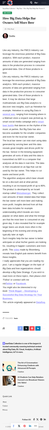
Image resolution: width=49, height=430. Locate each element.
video (16, 249)
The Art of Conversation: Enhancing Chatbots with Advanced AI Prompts (28, 365)
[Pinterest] (41, 419)
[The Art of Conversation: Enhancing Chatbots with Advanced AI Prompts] (9, 366)
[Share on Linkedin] (30, 426)
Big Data (7, 13)
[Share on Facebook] (13, 426)
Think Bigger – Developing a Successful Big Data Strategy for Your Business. (22, 295)
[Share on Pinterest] (24, 426)
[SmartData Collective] (10, 2)
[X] (37, 419)
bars (16, 318)
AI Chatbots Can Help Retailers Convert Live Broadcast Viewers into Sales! (31, 380)
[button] (5, 2)
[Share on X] (19, 426)
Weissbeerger (23, 193)
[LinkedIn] (44, 419)
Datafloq (12, 36)
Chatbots (21, 372)
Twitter (9, 283)
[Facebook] (34, 419)
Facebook (21, 283)
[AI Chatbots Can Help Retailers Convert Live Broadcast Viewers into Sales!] (9, 381)
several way (9, 114)
